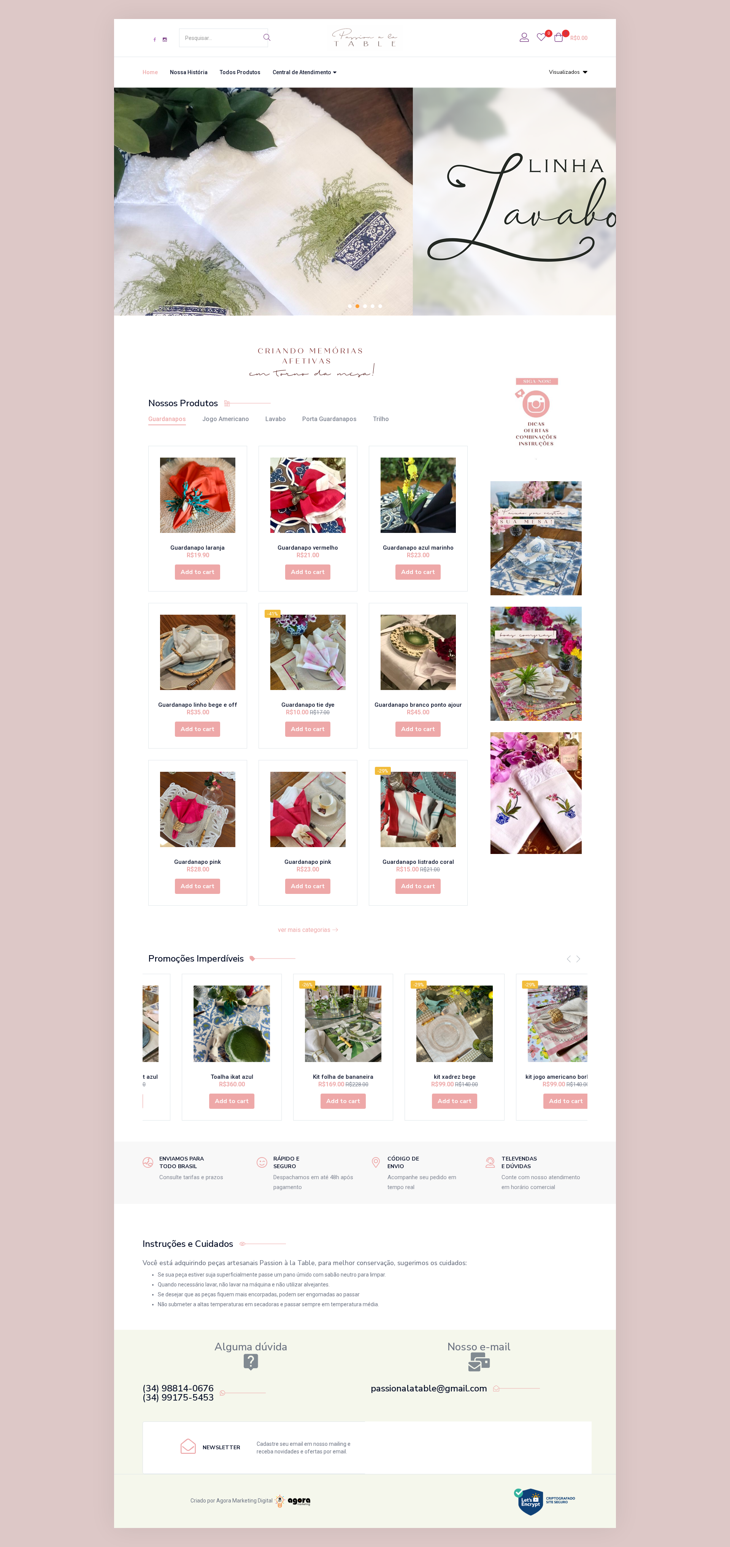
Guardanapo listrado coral (418, 862)
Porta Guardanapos (329, 419)
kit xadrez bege (207, 1076)
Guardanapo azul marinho (418, 547)
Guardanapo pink (197, 862)
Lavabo (275, 419)
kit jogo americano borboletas (318, 1076)
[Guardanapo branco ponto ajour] (418, 652)
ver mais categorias (305, 929)
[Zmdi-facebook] (155, 40)
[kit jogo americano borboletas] (318, 1024)
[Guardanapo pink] (197, 809)
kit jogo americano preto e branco (430, 1076)
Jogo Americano (225, 419)
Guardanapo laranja (197, 547)
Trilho (381, 419)
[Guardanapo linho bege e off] (197, 652)
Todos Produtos (240, 72)
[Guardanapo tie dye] (308, 652)
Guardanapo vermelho (308, 547)
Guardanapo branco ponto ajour (418, 704)
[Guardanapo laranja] (197, 495)
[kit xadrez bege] (207, 1024)
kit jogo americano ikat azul (541, 1076)
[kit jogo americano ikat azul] (541, 1024)
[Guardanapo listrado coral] (418, 809)
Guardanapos (167, 419)
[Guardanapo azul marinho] (418, 495)
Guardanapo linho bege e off (197, 704)
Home (150, 72)
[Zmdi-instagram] (165, 40)
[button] (570, 38)
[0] (541, 38)
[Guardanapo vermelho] (308, 495)
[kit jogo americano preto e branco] (430, 1024)
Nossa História (189, 72)
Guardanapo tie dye (308, 704)
